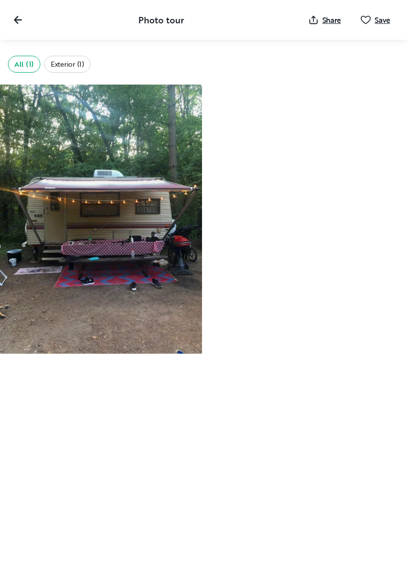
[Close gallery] (18, 20)
